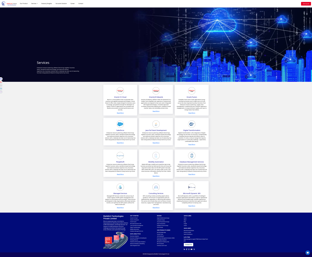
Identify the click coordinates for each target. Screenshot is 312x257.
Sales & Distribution (188, 234)
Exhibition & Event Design (162, 225)
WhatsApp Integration (162, 239)
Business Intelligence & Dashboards (138, 238)
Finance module (187, 232)
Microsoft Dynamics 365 (135, 223)
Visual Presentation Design (163, 221)
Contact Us (188, 244)
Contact (80, 3)
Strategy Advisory (134, 239)
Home (185, 218)
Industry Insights (46, 3)
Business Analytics (134, 236)
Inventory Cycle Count (162, 245)
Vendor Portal (160, 234)
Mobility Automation (134, 229)
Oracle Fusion (133, 221)
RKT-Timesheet (160, 243)
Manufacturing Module (189, 230)
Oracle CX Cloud (134, 218)
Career (73, 3)
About (185, 219)
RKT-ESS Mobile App (161, 232)
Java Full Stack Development (136, 225)
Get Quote (306, 4)
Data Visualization (161, 223)
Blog (185, 221)
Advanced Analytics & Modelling (137, 243)
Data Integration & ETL (135, 245)
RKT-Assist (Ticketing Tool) (163, 241)
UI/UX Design (160, 227)
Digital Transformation (135, 227)
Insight (185, 223)
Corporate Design (161, 219)
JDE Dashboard (160, 236)
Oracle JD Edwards (134, 219)
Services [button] (34, 3)
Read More (120, 113)
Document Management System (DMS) (166, 238)
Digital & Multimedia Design (163, 218)
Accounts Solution (61, 3)
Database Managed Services (136, 231)
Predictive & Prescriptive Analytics (137, 241)
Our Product (24, 3)
